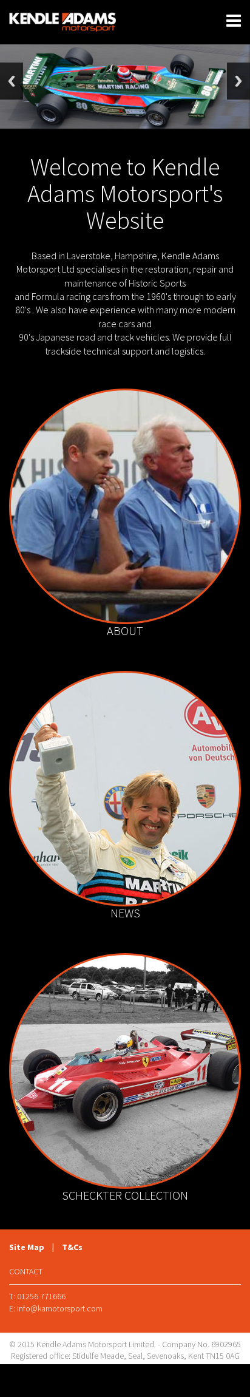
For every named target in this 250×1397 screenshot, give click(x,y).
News (125, 912)
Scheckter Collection (125, 1195)
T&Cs (72, 1247)
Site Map (26, 1247)
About (125, 630)
